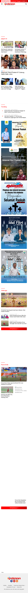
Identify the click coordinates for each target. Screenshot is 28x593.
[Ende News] (9, 4)
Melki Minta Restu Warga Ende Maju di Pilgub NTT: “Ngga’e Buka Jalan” (20, 88)
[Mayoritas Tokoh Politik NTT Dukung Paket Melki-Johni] (14, 62)
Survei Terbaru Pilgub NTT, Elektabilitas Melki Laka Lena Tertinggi (6, 88)
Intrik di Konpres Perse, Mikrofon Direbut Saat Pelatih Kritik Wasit (18, 316)
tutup (2, 572)
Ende (3, 71)
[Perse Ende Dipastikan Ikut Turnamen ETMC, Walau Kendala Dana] (21, 442)
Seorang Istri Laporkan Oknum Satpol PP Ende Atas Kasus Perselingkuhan (7, 51)
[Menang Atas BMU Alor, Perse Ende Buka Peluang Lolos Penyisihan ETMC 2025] (7, 389)
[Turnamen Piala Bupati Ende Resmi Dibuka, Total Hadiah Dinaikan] (14, 300)
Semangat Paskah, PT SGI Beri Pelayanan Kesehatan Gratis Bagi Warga (20, 51)
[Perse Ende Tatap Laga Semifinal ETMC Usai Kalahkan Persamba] (14, 374)
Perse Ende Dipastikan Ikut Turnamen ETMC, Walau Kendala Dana (20, 501)
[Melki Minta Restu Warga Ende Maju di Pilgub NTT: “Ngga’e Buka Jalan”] (21, 81)
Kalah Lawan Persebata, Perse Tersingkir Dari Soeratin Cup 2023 (18, 323)
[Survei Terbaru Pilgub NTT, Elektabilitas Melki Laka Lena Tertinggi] (7, 81)
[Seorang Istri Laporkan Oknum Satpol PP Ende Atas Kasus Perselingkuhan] (7, 44)
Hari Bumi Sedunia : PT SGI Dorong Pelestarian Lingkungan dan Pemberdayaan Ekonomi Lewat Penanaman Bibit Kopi (15, 116)
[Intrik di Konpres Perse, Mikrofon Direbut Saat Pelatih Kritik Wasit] (5, 316)
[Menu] (2, 4)
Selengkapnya (13, 328)
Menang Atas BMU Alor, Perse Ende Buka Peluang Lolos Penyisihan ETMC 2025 (7, 396)
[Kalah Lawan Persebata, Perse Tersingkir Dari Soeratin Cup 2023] (5, 323)
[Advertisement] (14, 21)
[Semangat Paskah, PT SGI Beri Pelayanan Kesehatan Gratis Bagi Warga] (21, 44)
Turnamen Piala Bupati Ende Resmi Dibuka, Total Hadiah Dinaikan (13, 310)
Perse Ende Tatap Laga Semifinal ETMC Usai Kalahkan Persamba (12, 383)
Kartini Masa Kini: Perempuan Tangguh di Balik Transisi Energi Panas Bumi (14, 111)
